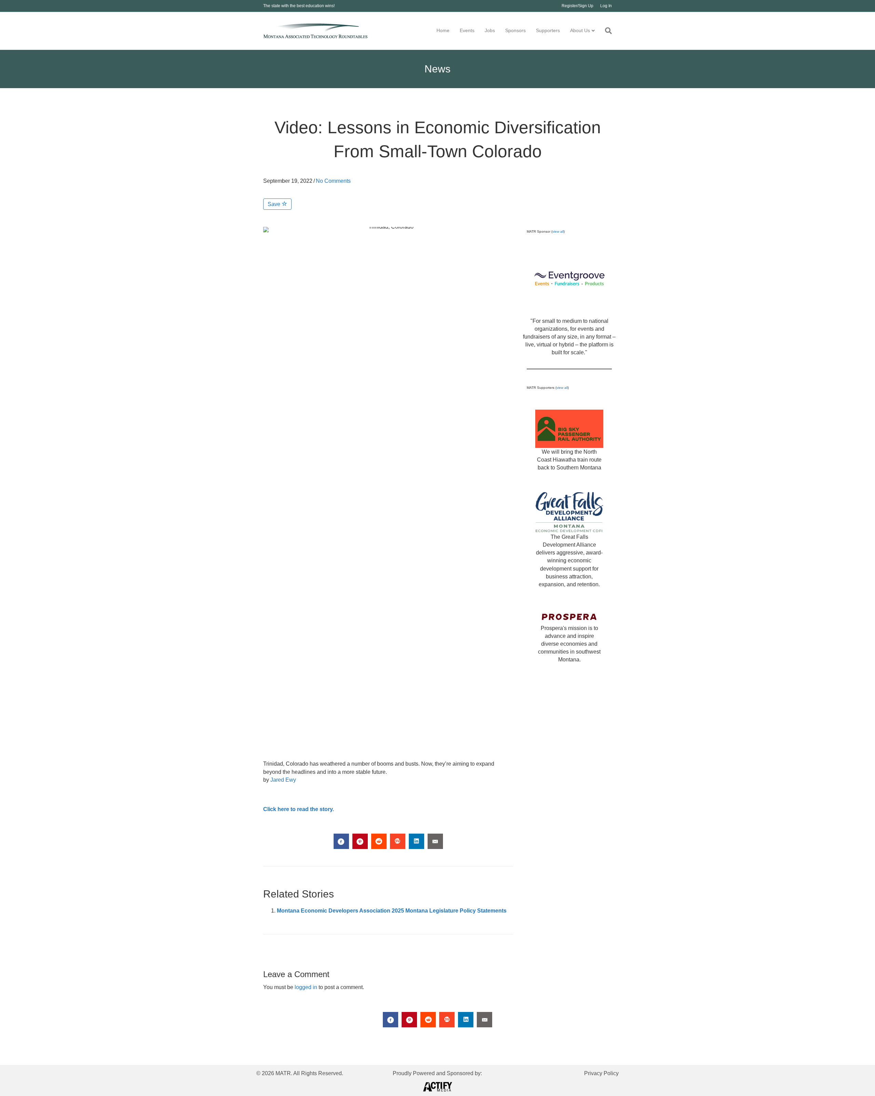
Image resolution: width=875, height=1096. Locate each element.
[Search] (606, 31)
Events (467, 30)
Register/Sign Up (577, 5)
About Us (580, 30)
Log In (606, 5)
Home (442, 30)
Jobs (490, 30)
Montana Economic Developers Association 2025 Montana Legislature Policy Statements (392, 911)
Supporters (548, 30)
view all (558, 231)
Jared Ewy (283, 780)
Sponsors (515, 30)
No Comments (333, 181)
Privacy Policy (601, 1073)
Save (275, 204)
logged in (306, 987)
